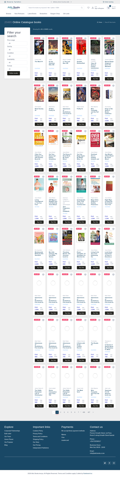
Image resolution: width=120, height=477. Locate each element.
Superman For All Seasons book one (108, 393)
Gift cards (66, 13)
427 (89, 412)
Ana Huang (108, 106)
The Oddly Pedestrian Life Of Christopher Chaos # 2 (66, 393)
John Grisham (66, 250)
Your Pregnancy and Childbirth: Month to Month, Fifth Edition (67, 211)
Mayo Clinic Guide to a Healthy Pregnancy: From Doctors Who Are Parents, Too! (95, 204)
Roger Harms (94, 198)
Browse (8, 13)
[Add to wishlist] (43, 38)
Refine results (13, 73)
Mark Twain (66, 106)
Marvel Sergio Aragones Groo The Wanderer (109, 64)
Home (100, 22)
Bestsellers (43, 13)
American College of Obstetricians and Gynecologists (66, 201)
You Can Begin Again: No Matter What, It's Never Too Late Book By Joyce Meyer (81, 158)
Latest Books (32, 13)
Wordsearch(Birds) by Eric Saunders (39, 253)
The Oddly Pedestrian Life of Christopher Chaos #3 (38, 393)
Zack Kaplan (38, 106)
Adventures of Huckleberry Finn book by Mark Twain (67, 112)
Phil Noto (79, 59)
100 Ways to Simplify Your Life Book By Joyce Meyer (53, 202)
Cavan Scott (38, 59)
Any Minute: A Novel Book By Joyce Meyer (109, 156)
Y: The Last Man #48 (66, 62)
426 (84, 412)
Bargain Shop (55, 13)
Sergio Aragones (109, 59)
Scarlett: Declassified (81, 62)
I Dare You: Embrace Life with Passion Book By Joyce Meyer (39, 157)
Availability (11, 59)
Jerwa (50, 59)
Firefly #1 (80, 108)
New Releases (19, 13)
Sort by (9, 46)
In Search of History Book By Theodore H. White (109, 347)
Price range (11, 40)
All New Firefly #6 (52, 109)
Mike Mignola (94, 106)
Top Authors (17, 2)
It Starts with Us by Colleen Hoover (81, 345)
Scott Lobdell (52, 388)
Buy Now (39, 78)
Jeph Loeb (107, 388)
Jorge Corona (80, 106)
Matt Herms (52, 106)
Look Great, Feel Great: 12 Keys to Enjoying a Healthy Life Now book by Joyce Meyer (109, 256)
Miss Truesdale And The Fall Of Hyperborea (95, 393)
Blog (6, 445)
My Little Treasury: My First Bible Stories (53, 254)
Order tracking (109, 2)
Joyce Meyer (38, 152)
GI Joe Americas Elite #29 (52, 63)
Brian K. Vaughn (67, 59)
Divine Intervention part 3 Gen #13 (53, 393)
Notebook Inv (87, 473)
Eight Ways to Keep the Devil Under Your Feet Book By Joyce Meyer (109, 203)
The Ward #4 (39, 61)
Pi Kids (50, 250)
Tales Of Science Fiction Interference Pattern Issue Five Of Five (95, 67)
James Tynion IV (39, 388)
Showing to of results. (43, 29)
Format (9, 66)
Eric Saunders (38, 250)
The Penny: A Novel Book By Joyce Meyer (67, 156)
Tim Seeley (94, 341)
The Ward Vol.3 (80, 391)
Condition (10, 53)
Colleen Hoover (81, 341)
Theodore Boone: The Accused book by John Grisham (66, 256)
